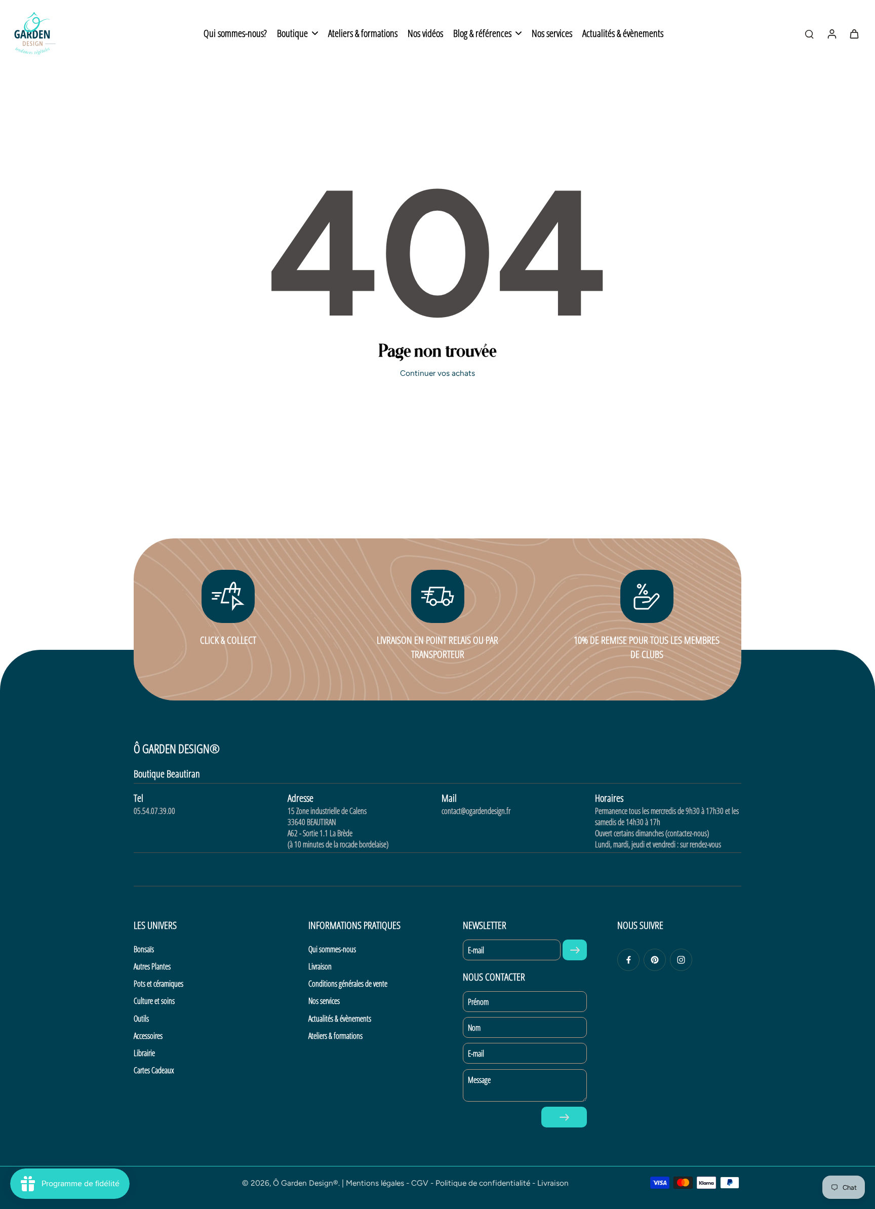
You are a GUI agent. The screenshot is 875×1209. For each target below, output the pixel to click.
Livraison (320, 966)
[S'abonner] (575, 950)
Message (479, 1079)
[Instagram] (681, 960)
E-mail (476, 950)
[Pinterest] (655, 960)
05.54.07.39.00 (154, 810)
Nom (474, 1027)
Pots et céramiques (158, 983)
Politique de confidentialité (482, 1183)
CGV (419, 1183)
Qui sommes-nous (332, 949)
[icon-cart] (854, 33)
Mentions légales (375, 1183)
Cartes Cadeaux (154, 1070)
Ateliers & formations (335, 1035)
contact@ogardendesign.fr (476, 810)
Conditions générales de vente (347, 983)
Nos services (324, 1000)
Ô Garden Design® (305, 1183)
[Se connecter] (831, 33)
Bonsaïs (144, 949)
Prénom (478, 1001)
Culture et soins (154, 1000)
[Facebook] (628, 960)
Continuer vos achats (437, 373)
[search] (809, 33)
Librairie (144, 1053)
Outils (141, 1018)
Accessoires (148, 1035)
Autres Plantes (152, 966)
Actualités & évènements (339, 1018)
